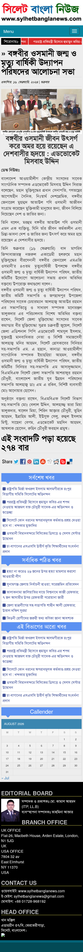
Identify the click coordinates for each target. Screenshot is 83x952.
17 (7, 758)
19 (30, 758)
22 (64, 758)
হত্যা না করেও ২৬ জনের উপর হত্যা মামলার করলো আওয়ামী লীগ (39, 574)
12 (30, 752)
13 (41, 752)
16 (75, 752)
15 (64, 752)
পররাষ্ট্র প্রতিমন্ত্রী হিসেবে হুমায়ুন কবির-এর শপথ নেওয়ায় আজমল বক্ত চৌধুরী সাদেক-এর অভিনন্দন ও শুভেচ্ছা (38, 507)
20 (41, 758)
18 (18, 758)
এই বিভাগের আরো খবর (41, 626)
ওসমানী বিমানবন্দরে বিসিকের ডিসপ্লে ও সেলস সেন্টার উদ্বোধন (41, 536)
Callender (41, 711)
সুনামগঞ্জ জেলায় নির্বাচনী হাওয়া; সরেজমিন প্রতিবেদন (42, 584)
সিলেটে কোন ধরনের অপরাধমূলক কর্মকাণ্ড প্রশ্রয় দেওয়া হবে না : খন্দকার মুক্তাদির (41, 522)
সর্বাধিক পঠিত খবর (41, 560)
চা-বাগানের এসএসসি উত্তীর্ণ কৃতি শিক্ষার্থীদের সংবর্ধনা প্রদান (41, 548)
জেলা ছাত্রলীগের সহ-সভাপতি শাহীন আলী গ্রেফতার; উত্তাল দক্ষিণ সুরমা (39, 607)
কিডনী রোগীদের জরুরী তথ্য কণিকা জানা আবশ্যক (40, 618)
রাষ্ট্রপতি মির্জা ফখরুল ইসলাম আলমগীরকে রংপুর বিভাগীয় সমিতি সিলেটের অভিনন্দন (37, 491)
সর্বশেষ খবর (41, 477)
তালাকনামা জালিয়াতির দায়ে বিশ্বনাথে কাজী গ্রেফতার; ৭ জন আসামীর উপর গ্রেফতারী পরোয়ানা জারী (41, 594)
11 (18, 752)
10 (7, 752)
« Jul (5, 778)
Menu (8, 31)
